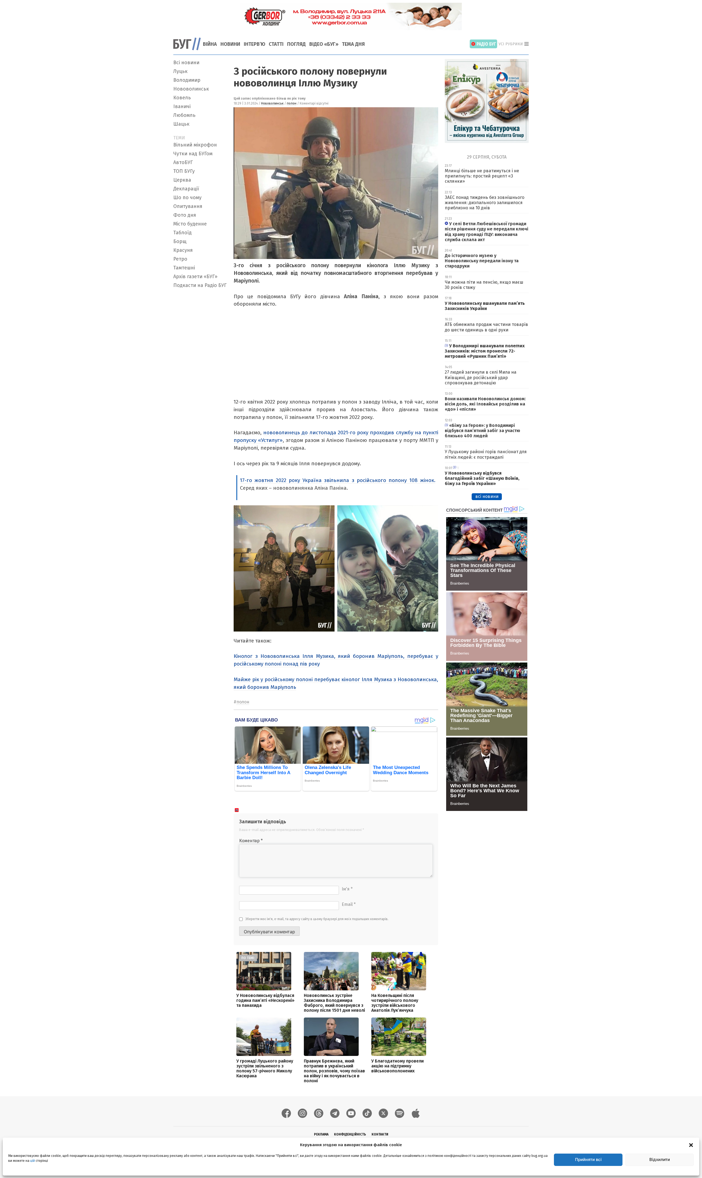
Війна (210, 44)
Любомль (184, 115)
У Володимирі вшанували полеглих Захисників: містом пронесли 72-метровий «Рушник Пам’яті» (485, 351)
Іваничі (182, 106)
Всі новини (186, 63)
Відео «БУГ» (323, 44)
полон (291, 103)
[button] (691, 1145)
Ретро (180, 259)
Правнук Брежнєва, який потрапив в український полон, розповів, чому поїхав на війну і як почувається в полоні (334, 1070)
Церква (182, 180)
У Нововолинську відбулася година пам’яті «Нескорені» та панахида (265, 1000)
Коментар (251, 840)
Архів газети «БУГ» (195, 277)
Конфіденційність (350, 1134)
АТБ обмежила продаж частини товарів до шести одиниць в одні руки (486, 327)
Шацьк (181, 124)
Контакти (380, 1134)
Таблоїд (182, 233)
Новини (230, 44)
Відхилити (659, 1159)
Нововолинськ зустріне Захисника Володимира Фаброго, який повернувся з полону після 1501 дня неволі (334, 1003)
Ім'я (347, 889)
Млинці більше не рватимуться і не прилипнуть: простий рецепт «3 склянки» (482, 176)
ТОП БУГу (184, 171)
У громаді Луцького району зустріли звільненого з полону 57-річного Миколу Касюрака (264, 1068)
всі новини (487, 496)
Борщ (179, 241)
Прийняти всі (588, 1159)
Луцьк (180, 71)
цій (32, 1161)
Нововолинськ (191, 89)
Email (349, 904)
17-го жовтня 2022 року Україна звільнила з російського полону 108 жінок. (337, 480)
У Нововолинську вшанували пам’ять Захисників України (485, 306)
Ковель (182, 98)
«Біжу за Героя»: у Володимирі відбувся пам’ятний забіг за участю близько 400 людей (482, 430)
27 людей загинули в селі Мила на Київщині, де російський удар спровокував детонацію (480, 377)
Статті (276, 44)
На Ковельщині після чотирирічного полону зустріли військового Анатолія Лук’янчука (394, 1003)
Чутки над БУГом (193, 154)
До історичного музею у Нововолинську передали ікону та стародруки (482, 261)
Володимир (186, 80)
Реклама (321, 1134)
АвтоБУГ (183, 162)
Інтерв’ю (254, 44)
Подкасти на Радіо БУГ (200, 285)
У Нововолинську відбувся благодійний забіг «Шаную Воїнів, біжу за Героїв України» (482, 478)
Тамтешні (184, 268)
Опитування (187, 206)
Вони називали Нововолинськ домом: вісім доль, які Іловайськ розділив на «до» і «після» (485, 404)
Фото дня (184, 215)
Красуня (183, 250)
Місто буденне (190, 224)
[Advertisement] (200, 373)
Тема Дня (353, 44)
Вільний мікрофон (195, 145)
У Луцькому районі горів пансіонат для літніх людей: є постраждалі (486, 454)
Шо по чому (187, 198)
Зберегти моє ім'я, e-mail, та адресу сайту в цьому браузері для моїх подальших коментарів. (317, 919)
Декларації (186, 189)
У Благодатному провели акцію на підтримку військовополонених (397, 1065)
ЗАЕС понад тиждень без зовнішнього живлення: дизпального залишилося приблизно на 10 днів (484, 202)
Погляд (296, 44)
